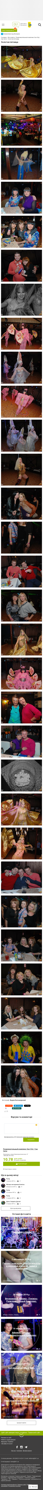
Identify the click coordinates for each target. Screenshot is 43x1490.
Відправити (31, 1139)
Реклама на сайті (6, 1437)
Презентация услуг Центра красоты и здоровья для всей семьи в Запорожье (21, 1266)
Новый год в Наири (22, 1232)
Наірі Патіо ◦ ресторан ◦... (10, 1246)
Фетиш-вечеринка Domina (15, 1184)
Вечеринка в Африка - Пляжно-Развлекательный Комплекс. (21, 1299)
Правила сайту (21, 1484)
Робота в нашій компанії (8, 1439)
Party (8, 1179)
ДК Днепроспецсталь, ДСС (11, 1382)
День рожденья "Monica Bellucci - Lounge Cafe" (21, 1401)
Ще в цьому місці (15, 1208)
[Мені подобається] (5, 1111)
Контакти (19, 1450)
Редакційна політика (14, 1486)
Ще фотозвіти (21, 1423)
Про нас (13, 1450)
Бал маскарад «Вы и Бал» (21, 1368)
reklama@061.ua (34, 1458)
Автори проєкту (27, 1450)
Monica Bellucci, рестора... (11, 1416)
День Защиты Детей (13, 1201)
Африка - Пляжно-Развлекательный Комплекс (21, 1333)
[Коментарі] (7, 1111)
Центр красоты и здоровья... (11, 1280)
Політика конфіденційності (9, 1484)
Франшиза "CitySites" (7, 1441)
